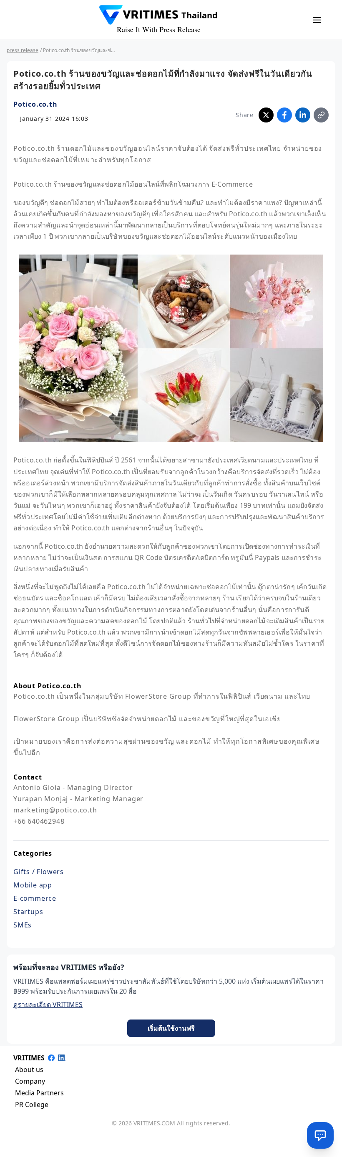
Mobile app (32, 885)
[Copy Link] (321, 114)
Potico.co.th (35, 104)
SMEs (22, 925)
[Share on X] (266, 114)
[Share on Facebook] (284, 114)
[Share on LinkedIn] (302, 114)
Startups (28, 911)
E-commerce (34, 898)
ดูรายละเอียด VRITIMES (48, 1004)
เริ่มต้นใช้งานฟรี (171, 1028)
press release (22, 50)
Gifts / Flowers (38, 871)
